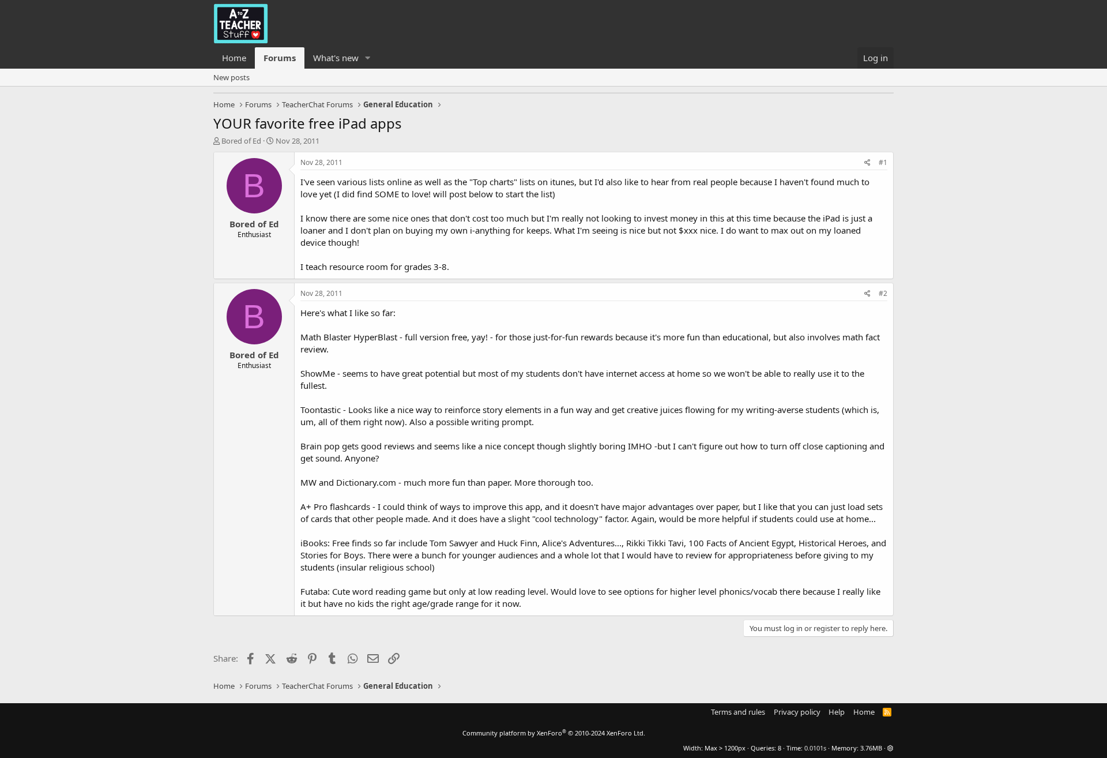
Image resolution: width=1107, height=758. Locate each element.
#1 (883, 162)
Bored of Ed (241, 141)
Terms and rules (738, 712)
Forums (279, 57)
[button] (368, 58)
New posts (231, 77)
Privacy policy (797, 712)
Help (837, 712)
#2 (883, 293)
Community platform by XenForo (553, 733)
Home (234, 57)
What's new (336, 57)
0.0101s (815, 748)
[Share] (867, 163)
